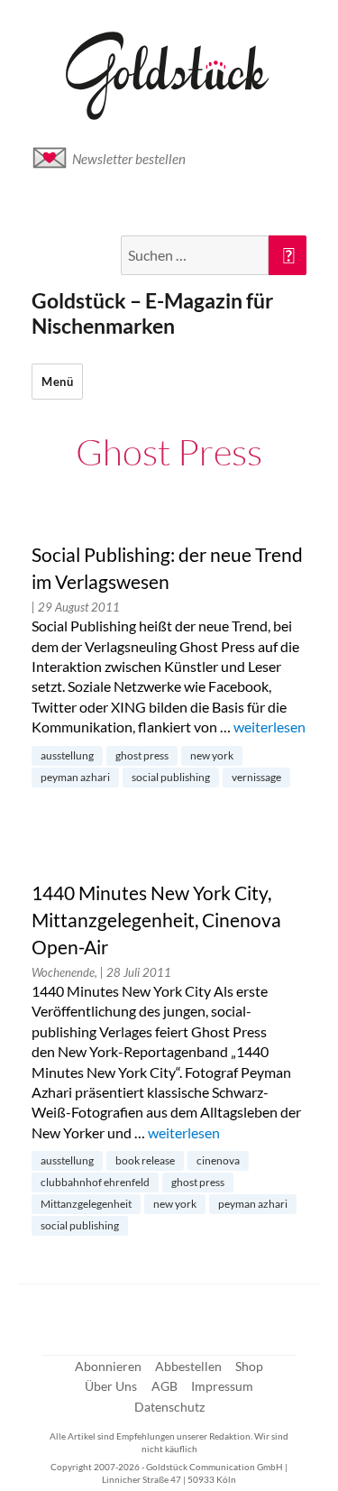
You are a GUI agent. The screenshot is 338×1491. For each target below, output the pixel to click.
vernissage (256, 777)
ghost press (142, 755)
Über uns (111, 1386)
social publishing (171, 777)
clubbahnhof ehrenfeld (95, 1182)
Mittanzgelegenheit (86, 1203)
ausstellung (67, 755)
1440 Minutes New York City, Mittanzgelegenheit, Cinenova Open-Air (156, 920)
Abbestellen (188, 1366)
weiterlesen (269, 726)
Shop (249, 1366)
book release (145, 1160)
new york (211, 755)
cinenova (218, 1160)
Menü (57, 381)
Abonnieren (108, 1366)
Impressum (222, 1386)
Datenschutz (169, 1406)
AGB (164, 1386)
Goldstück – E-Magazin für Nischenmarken (152, 313)
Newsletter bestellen (129, 159)
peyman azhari (75, 777)
